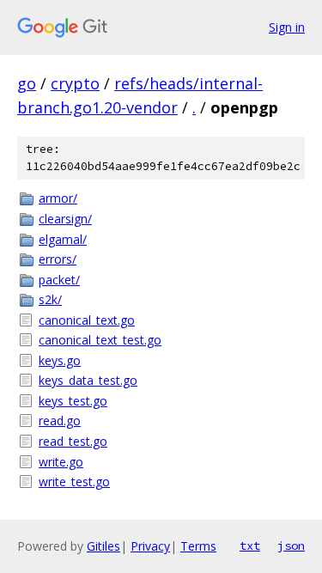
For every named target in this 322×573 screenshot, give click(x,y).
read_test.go (73, 441)
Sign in (287, 27)
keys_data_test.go (88, 380)
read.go (60, 420)
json (291, 545)
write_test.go (74, 481)
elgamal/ (63, 239)
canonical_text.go (87, 320)
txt (250, 545)
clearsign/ (65, 218)
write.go (61, 462)
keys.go (60, 360)
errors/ (57, 259)
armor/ (58, 198)
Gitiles (103, 546)
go (26, 83)
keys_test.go (73, 401)
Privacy (150, 546)
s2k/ (50, 299)
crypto (75, 83)
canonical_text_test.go (100, 340)
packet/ (59, 279)
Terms (198, 546)
